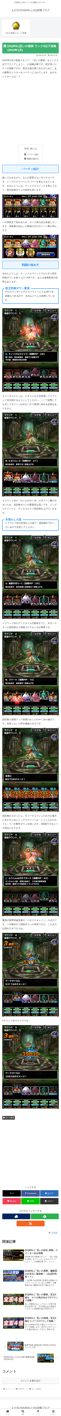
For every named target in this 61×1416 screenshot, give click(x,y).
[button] (49, 1201)
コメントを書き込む (30, 1380)
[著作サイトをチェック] (16, 1216)
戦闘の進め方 (33, 159)
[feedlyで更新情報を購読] (45, 1216)
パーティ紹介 (33, 154)
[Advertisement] (30, 111)
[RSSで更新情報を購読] (31, 1223)
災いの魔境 (10, 1118)
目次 (26, 148)
